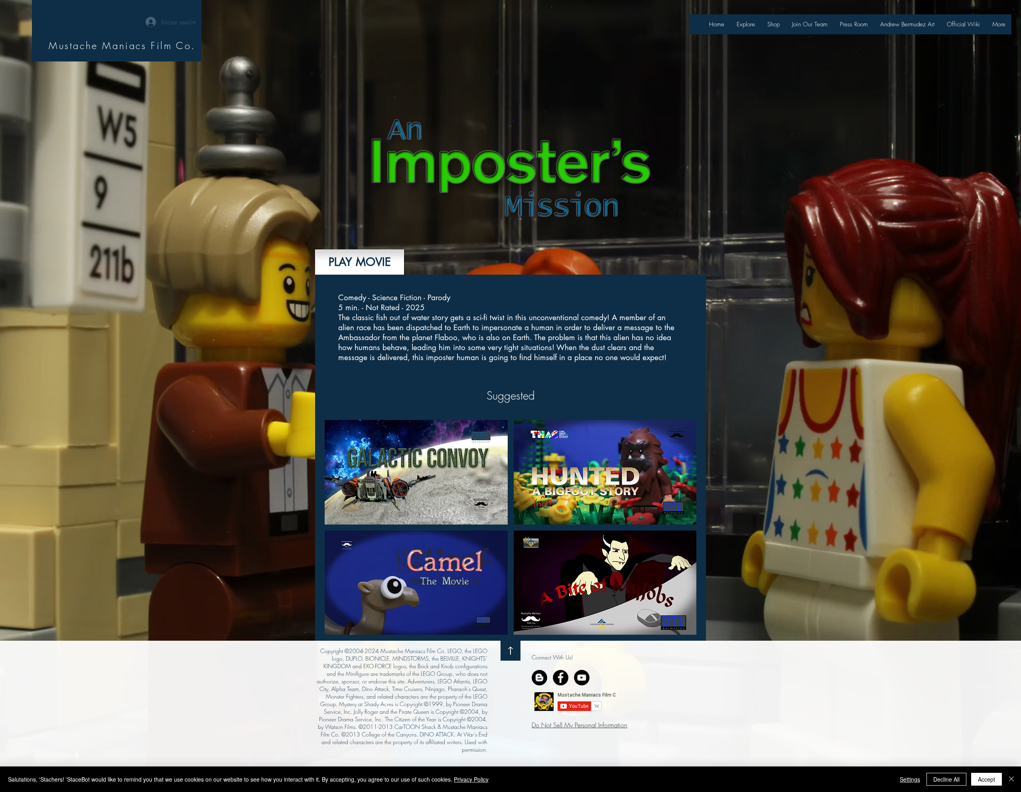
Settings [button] (910, 779)
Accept (986, 779)
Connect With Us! (552, 657)
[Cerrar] (1011, 779)
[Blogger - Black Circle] (539, 677)
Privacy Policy (471, 779)
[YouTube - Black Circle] (581, 677)
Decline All (946, 779)
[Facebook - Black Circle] (560, 677)
